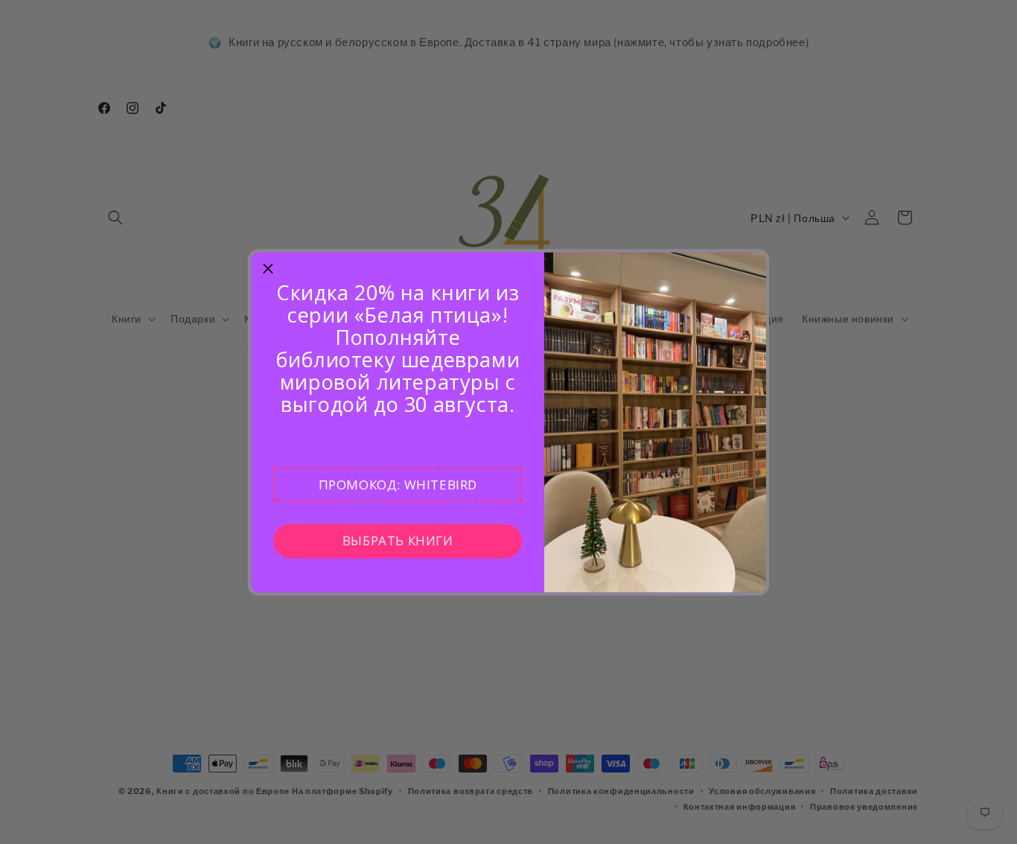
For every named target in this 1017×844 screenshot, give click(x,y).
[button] (397, 484)
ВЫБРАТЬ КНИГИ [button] (397, 540)
